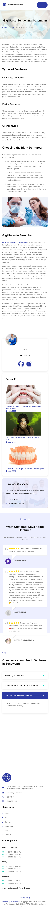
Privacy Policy (25, 897)
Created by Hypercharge (11, 902)
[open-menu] (42, 5)
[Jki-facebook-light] (21, 364)
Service (11, 28)
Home (4, 28)
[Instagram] (29, 364)
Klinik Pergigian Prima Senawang (14, 242)
